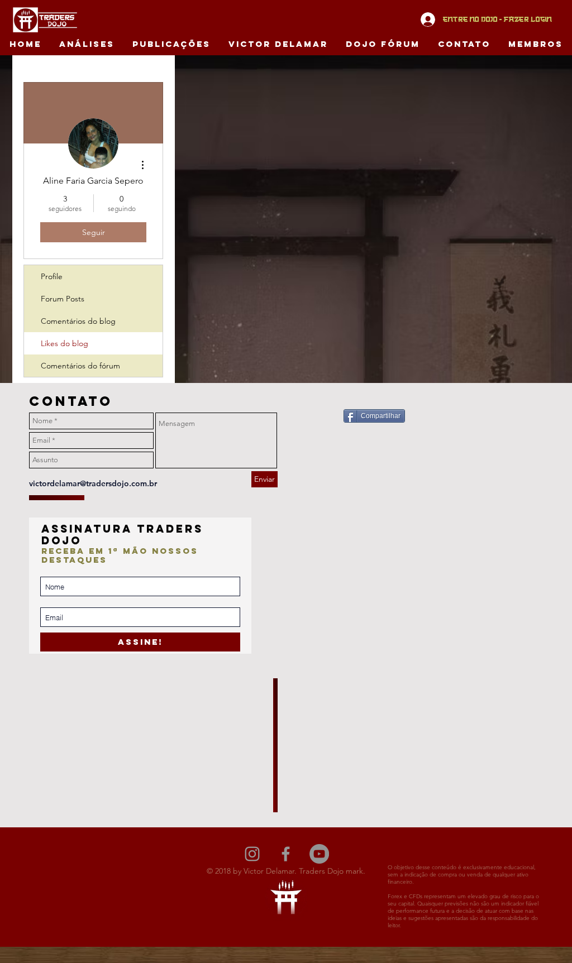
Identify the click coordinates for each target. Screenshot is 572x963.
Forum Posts (62, 299)
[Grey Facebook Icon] (285, 854)
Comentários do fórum (80, 366)
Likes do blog (64, 343)
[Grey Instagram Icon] (252, 854)
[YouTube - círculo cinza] (319, 854)
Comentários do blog (78, 321)
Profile (52, 276)
